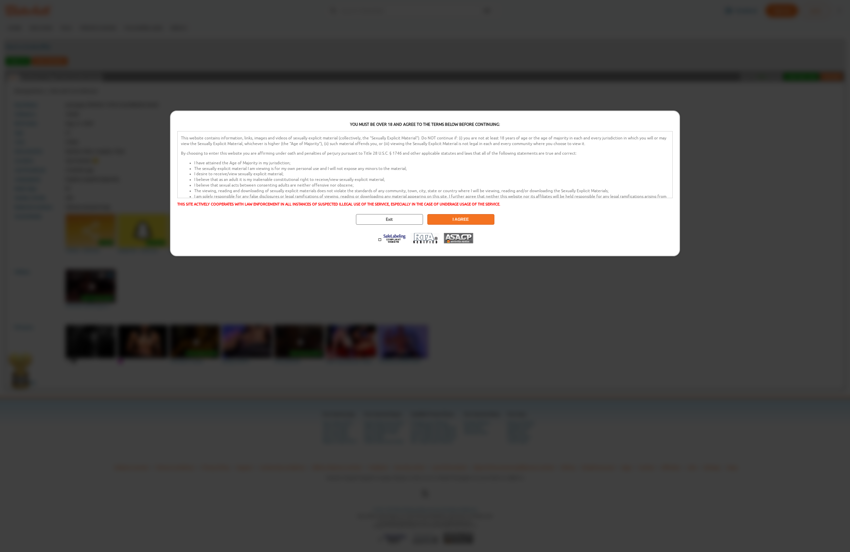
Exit (389, 219)
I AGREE (461, 219)
